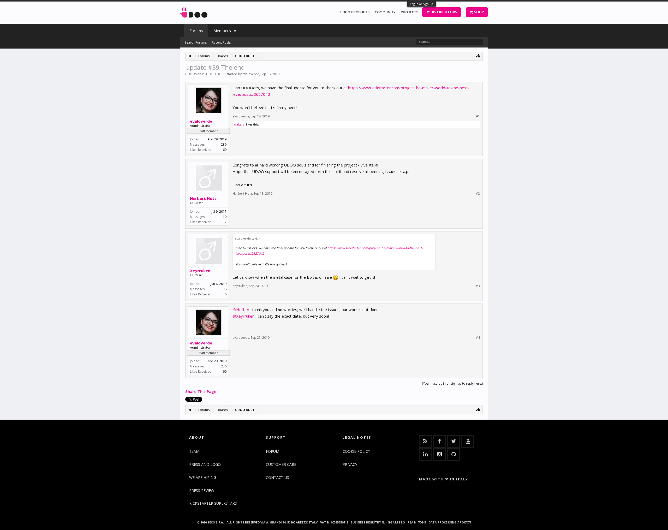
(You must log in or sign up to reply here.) (452, 383)
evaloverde (250, 74)
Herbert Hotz (203, 198)
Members (222, 30)
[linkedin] (425, 454)
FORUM (272, 451)
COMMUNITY (385, 12)
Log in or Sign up (421, 4)
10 (224, 217)
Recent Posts (221, 42)
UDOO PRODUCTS (354, 12)
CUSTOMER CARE (281, 464)
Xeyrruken (200, 270)
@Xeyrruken (243, 316)
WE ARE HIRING (202, 477)
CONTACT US (277, 477)
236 (223, 144)
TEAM (194, 451)
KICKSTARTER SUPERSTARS (213, 503)
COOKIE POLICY (356, 451)
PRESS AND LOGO (205, 464)
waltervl (239, 124)
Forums (196, 30)
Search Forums (196, 42)
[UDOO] (193, 11)
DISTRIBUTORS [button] (443, 11)
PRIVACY (350, 464)
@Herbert (241, 309)
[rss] (425, 441)
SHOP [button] (478, 11)
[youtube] (467, 441)
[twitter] (453, 441)
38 (224, 289)
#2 (478, 194)
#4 (478, 338)
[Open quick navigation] (478, 55)
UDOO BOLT (215, 74)
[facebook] (439, 441)
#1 (478, 116)
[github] (453, 454)
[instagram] (439, 454)
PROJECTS (409, 12)
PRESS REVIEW (201, 490)
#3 (478, 286)
